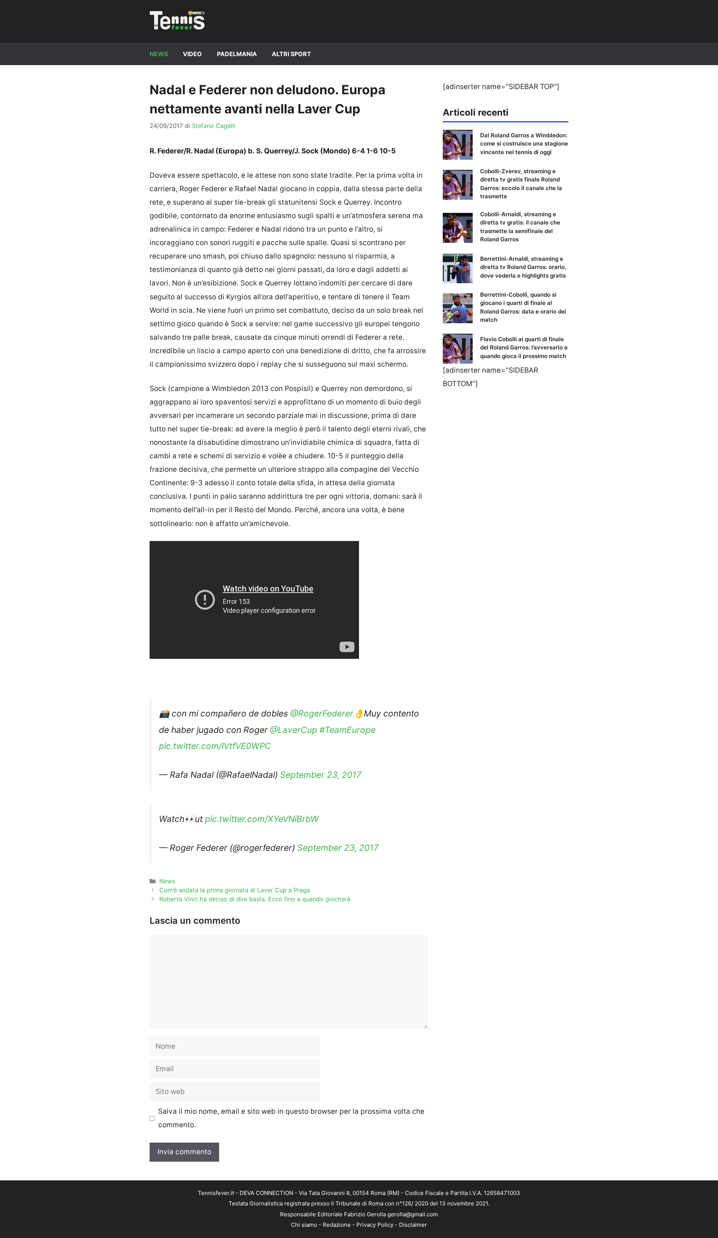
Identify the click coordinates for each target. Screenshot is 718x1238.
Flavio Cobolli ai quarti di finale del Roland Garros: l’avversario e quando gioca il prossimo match (524, 348)
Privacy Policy (374, 1224)
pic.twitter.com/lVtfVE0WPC (215, 746)
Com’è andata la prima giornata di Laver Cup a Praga (234, 890)
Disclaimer (413, 1224)
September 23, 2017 (320, 775)
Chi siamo (304, 1224)
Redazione (337, 1224)
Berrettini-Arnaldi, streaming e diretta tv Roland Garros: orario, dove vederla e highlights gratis (523, 267)
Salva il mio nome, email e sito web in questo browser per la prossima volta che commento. (291, 1118)
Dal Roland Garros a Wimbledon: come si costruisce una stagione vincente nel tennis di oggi (524, 144)
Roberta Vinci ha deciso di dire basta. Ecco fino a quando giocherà (254, 899)
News (159, 54)
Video (192, 54)
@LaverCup (293, 730)
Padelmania (237, 54)
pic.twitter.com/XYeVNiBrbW (262, 819)
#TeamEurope (347, 730)
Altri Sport (291, 54)
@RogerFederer (321, 713)
